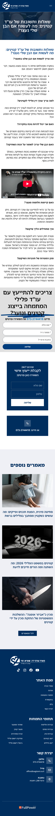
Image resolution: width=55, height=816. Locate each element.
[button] (50, 6)
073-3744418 (35, 319)
